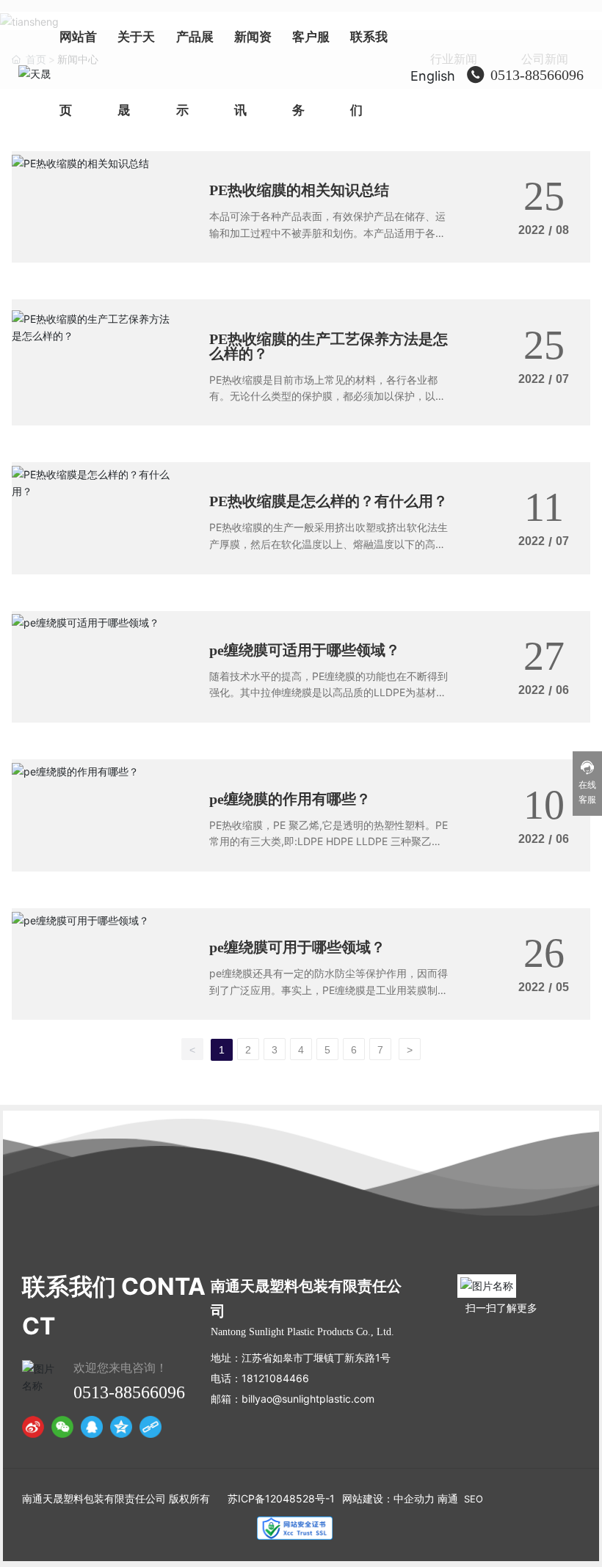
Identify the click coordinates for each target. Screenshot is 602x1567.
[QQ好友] (92, 1427)
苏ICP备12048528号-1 (281, 1498)
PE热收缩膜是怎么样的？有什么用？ (328, 501)
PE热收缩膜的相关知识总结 (299, 190)
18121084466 (275, 1378)
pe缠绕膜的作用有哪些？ (290, 799)
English (432, 76)
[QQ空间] (121, 1427)
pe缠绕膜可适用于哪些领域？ (304, 650)
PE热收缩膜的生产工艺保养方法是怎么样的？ (328, 346)
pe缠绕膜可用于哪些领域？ (297, 947)
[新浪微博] (33, 1427)
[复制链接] (150, 1427)
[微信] (62, 1427)
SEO (473, 1499)
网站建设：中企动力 (388, 1498)
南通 (448, 1498)
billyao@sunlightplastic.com (308, 1398)
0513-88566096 (537, 75)
